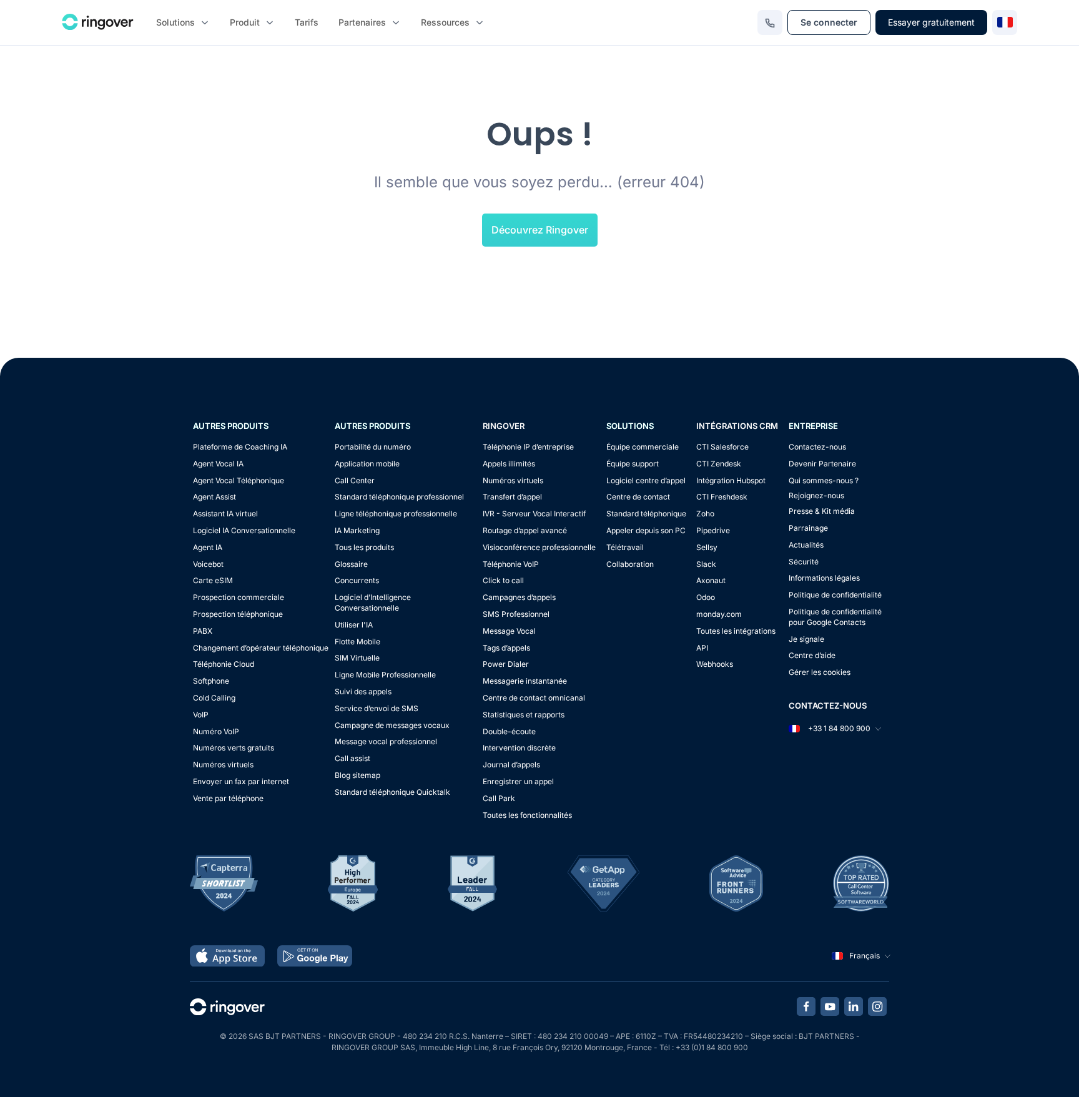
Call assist (352, 758)
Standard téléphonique (646, 513)
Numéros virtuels (223, 764)
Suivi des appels (363, 691)
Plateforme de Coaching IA (240, 446)
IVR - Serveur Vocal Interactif (534, 513)
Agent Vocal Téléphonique (238, 480)
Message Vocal (509, 631)
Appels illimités (509, 463)
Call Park (499, 798)
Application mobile (367, 463)
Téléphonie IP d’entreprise (528, 446)
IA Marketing (357, 530)
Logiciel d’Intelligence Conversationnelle (373, 602)
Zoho (705, 513)
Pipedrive (713, 530)
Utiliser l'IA (354, 624)
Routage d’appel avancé (525, 530)
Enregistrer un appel (518, 781)
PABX (202, 631)
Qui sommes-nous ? (824, 480)
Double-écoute (509, 731)
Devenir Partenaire (822, 463)
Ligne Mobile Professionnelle (385, 674)
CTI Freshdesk (721, 496)
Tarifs (306, 22)
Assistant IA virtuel (225, 513)
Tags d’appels (506, 647)
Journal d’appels (511, 764)
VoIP (201, 714)
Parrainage (808, 528)
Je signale (806, 639)
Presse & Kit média (822, 511)
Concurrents (357, 580)
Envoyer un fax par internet (241, 781)
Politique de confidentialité (835, 594)
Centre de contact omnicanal (534, 697)
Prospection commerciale (238, 597)
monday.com (719, 614)
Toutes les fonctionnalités (527, 815)
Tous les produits (364, 547)
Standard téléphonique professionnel (399, 496)
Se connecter (829, 22)
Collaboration (630, 564)
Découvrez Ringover (539, 230)
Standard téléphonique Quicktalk (392, 792)
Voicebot (208, 564)
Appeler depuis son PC (646, 530)
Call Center (355, 480)
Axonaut (711, 580)
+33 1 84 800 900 (838, 728)
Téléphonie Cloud (223, 664)
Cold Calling (214, 697)
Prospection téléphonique (238, 614)
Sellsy (706, 547)
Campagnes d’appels (519, 597)
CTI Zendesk (718, 463)
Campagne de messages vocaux (392, 725)
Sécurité (804, 561)
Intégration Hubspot (731, 480)
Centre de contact (638, 496)
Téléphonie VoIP (511, 564)
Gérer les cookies (819, 672)
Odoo (705, 597)
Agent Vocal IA (218, 463)
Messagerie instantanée (525, 681)
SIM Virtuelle (357, 657)
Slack (706, 564)
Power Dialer (506, 664)
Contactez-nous (817, 446)
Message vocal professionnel (386, 741)
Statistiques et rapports (523, 714)
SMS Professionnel (516, 614)
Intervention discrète (519, 747)
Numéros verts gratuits (233, 747)
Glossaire (351, 564)
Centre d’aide (812, 655)
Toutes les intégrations (736, 631)
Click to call (503, 580)
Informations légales (824, 578)
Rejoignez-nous (816, 495)
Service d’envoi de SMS (376, 708)
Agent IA (207, 547)
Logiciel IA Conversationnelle (244, 530)
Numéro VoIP (216, 731)
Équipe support (632, 463)
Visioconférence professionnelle (539, 547)
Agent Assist (214, 496)
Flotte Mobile (357, 641)
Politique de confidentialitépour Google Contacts (835, 617)
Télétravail (625, 547)
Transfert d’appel (512, 496)
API (702, 647)
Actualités (806, 544)
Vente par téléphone (228, 798)
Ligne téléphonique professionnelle (396, 513)
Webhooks (714, 664)
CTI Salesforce (722, 446)
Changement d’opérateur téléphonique (260, 647)
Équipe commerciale (642, 446)
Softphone (211, 681)
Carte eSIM (213, 580)
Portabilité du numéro (373, 446)
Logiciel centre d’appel (646, 480)
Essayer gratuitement (931, 22)
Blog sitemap (357, 775)
